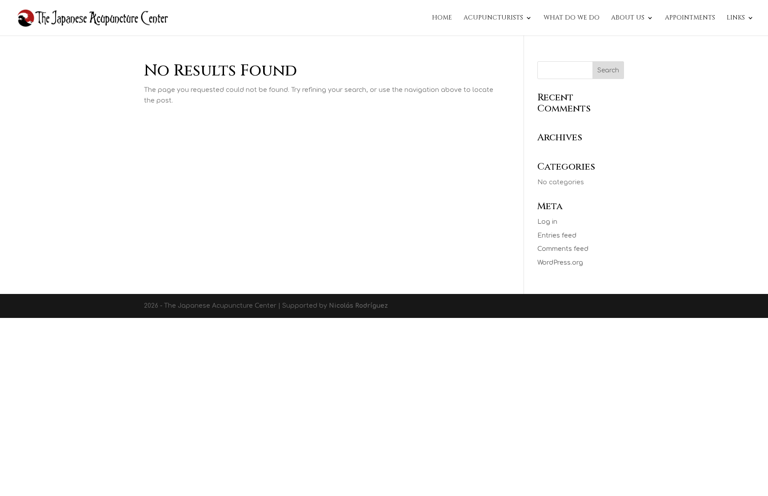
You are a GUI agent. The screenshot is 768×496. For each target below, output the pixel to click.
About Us (627, 18)
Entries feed (556, 235)
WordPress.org (560, 262)
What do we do (572, 18)
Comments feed (562, 249)
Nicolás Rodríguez (358, 305)
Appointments (690, 18)
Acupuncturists (493, 18)
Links (736, 18)
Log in (547, 221)
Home (442, 18)
